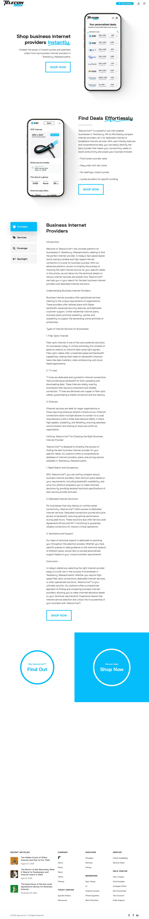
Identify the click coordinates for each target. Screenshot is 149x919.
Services (89, 862)
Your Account (118, 895)
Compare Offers (120, 886)
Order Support (119, 900)
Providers (89, 858)
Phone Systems (92, 895)
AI (86, 886)
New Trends (90, 881)
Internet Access (92, 891)
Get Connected (119, 891)
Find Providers (119, 881)
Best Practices (91, 900)
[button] (144, 3)
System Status (64, 895)
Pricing (88, 867)
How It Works (118, 877)
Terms (60, 877)
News (60, 872)
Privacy (61, 881)
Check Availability (120, 858)
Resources (62, 900)
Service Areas (119, 862)
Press (60, 867)
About (60, 862)
